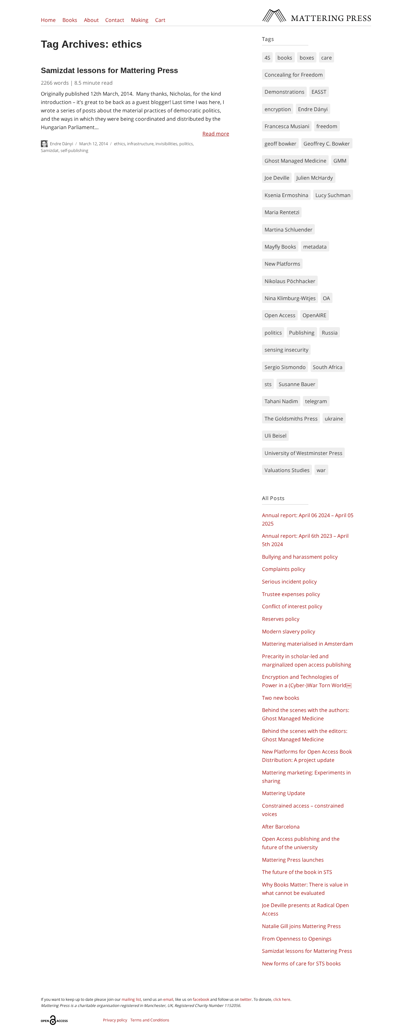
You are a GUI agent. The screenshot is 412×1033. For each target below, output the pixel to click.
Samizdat (50, 150)
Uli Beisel (275, 435)
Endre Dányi (61, 144)
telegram (316, 401)
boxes (307, 57)
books (284, 57)
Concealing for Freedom (294, 74)
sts (268, 384)
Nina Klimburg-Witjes (290, 298)
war (321, 470)
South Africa (327, 367)
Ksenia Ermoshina (286, 195)
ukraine (334, 418)
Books (69, 20)
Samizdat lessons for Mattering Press (109, 70)
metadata (315, 246)
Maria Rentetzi (282, 212)
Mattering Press (316, 10)
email (168, 999)
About (91, 20)
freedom (326, 126)
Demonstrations (284, 91)
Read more (215, 133)
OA (326, 298)
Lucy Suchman (333, 195)
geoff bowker (280, 143)
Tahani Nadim (281, 401)
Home (48, 20)
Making (139, 20)
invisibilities (166, 144)
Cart (160, 20)
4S (267, 57)
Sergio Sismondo (285, 367)
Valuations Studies (287, 470)
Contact (114, 20)
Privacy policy (115, 1020)
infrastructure (140, 144)
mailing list (131, 999)
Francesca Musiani (287, 126)
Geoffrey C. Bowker (327, 143)
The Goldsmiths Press (291, 418)
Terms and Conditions (149, 1020)
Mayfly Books (280, 246)
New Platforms (282, 263)
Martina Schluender (289, 229)
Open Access (280, 315)
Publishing (301, 332)
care (326, 57)
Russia (330, 332)
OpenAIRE (314, 315)
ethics (119, 144)
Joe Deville (277, 177)
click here (281, 999)
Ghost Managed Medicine (295, 160)
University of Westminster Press (303, 453)
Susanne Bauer (297, 384)
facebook (201, 999)
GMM (339, 160)
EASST (319, 91)
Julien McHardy (314, 177)
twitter (246, 999)
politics (186, 144)
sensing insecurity (286, 349)
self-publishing (74, 150)
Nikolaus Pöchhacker (290, 281)
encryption (278, 109)
